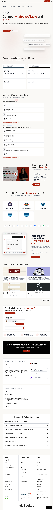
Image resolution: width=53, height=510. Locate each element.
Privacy (44, 494)
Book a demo (14, 30)
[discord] (31, 498)
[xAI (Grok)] (12, 498)
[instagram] (21, 498)
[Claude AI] (7, 498)
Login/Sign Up (47, 1)
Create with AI (35, 257)
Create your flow (6, 30)
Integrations (5, 6)
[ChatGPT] (5, 498)
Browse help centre (9, 313)
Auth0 (19, 6)
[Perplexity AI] (9, 498)
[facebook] (24, 498)
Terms (47, 494)
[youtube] (29, 498)
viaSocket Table (12, 6)
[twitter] (26, 498)
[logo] (4, 1)
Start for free (26, 350)
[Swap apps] (26, 65)
